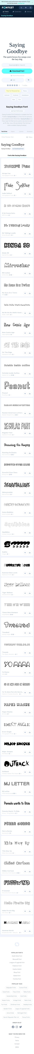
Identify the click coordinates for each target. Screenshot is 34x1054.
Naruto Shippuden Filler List (11, 1017)
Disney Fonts (26, 1017)
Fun (19, 99)
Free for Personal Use (13, 91)
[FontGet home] (7, 7)
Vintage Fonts (17, 1000)
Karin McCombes (18, 111)
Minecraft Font (17, 959)
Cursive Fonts (23, 987)
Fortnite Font (17, 979)
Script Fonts (6, 992)
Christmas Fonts (15, 1004)
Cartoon (7, 95)
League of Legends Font (17, 962)
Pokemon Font (17, 966)
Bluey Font (17, 972)
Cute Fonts (23, 996)
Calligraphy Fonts (11, 987)
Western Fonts (8, 1009)
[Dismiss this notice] (32, 2)
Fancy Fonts (16, 992)
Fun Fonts (4, 1004)
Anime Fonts (10, 1013)
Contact (17, 1044)
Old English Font (21, 1013)
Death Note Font (17, 956)
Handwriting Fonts (12, 996)
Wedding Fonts (27, 1004)
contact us (21, 3)
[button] (26, 7)
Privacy (17, 1037)
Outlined (15, 95)
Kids (13, 99)
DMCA (17, 1047)
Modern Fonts (6, 1000)
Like (13, 80)
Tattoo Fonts (27, 992)
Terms (17, 1040)
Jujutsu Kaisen (17, 969)
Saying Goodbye (12, 116)
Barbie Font (17, 975)
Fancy (25, 91)
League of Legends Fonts (22, 1009)
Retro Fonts (27, 1000)
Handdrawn (25, 95)
